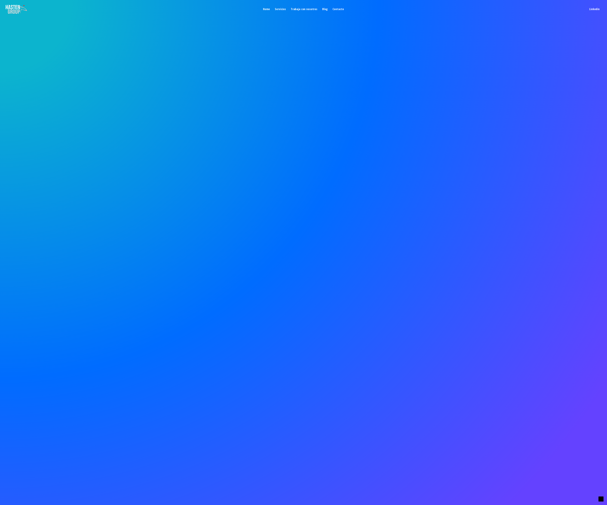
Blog (325, 9)
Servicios (280, 9)
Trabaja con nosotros (304, 9)
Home (266, 9)
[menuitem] (266, 9)
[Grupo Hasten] (16, 9)
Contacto (338, 9)
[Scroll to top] (601, 498)
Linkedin (594, 9)
